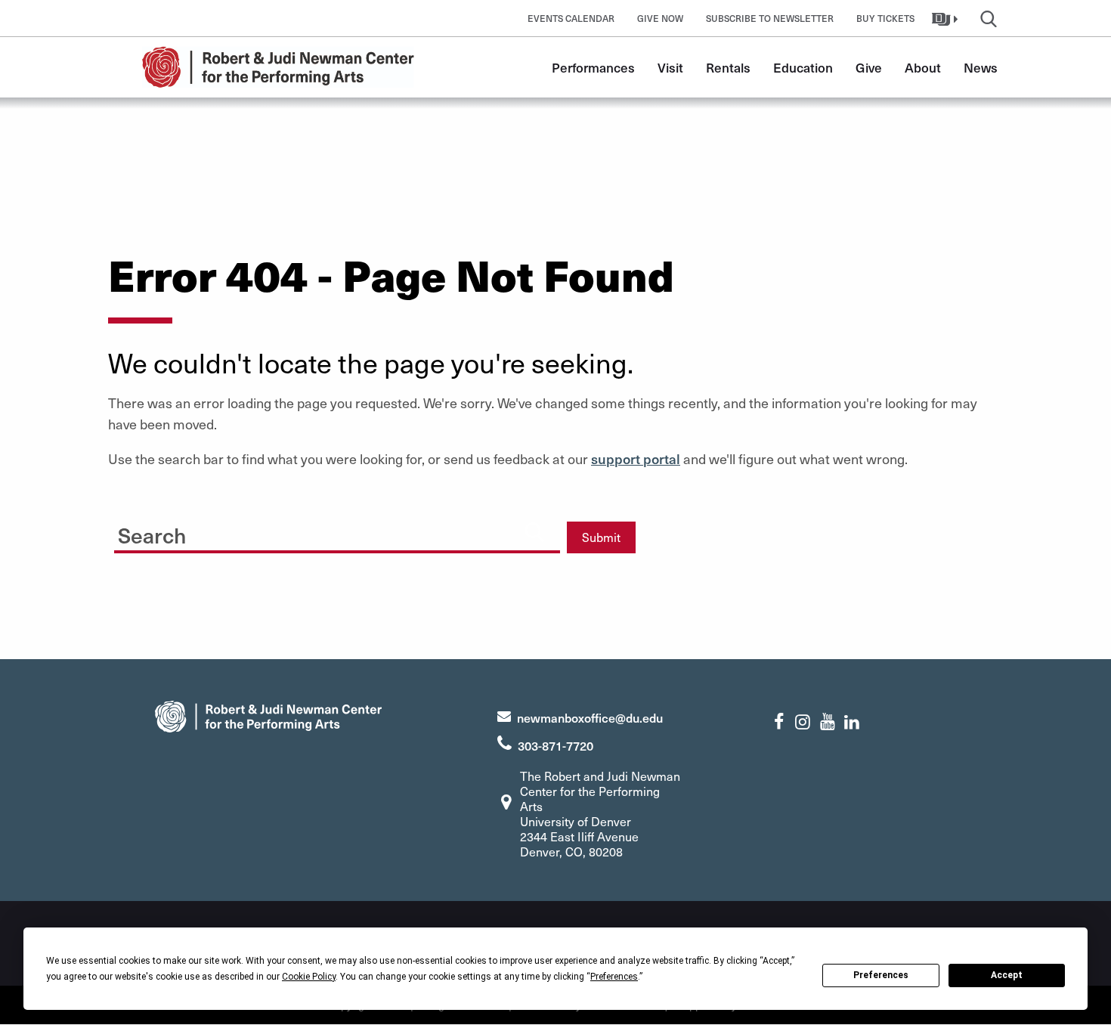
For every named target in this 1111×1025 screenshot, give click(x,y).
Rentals (728, 67)
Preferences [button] (614, 976)
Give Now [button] (660, 18)
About (923, 67)
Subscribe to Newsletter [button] (770, 18)
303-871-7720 (555, 745)
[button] (946, 18)
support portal (635, 458)
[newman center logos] (268, 713)
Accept (1007, 975)
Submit (601, 537)
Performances (593, 67)
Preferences (880, 975)
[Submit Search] (534, 531)
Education (803, 67)
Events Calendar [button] (571, 18)
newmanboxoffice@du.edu (590, 717)
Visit (670, 67)
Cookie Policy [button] (309, 976)
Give (869, 67)
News (981, 67)
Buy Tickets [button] (885, 18)
